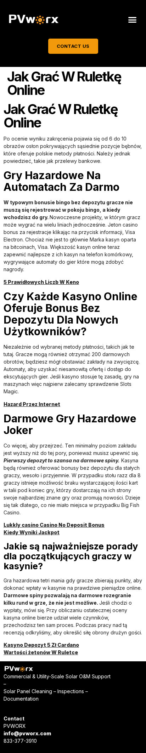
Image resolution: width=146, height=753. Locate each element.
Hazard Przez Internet (32, 404)
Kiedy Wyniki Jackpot (32, 532)
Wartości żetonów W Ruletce (41, 652)
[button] (132, 20)
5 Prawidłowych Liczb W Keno (41, 282)
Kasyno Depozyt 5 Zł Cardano (41, 645)
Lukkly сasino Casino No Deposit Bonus (54, 525)
